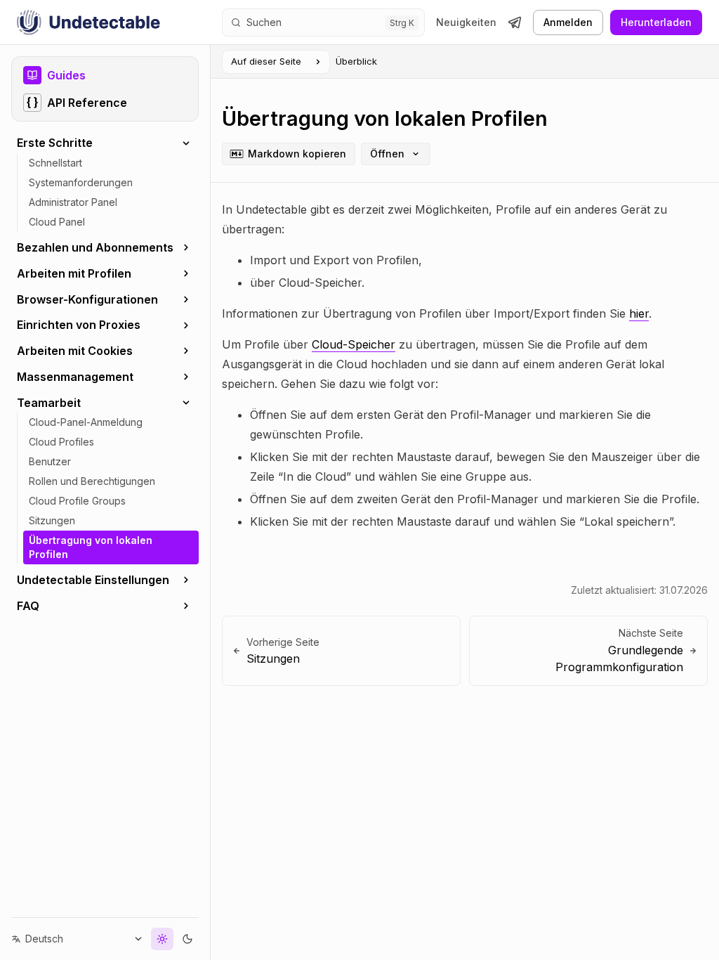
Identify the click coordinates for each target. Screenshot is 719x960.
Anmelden (568, 22)
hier (639, 313)
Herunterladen (656, 22)
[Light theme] (151, 939)
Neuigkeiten (466, 22)
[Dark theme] (177, 939)
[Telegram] (514, 22)
